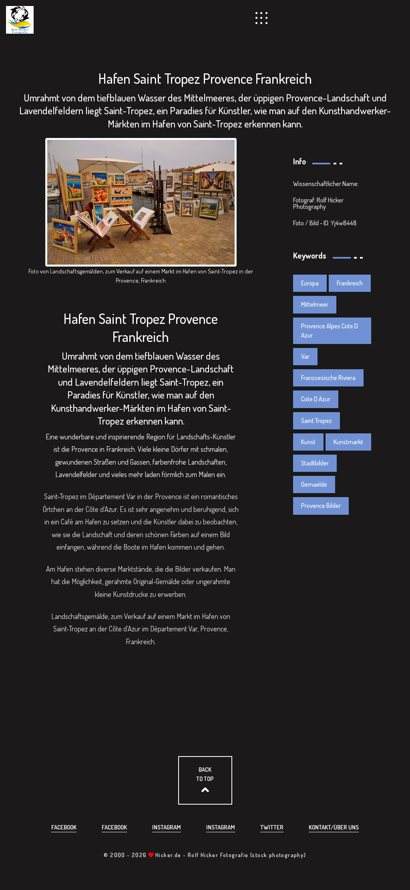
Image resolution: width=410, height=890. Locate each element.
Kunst (308, 442)
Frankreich (350, 283)
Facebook (63, 827)
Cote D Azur (315, 399)
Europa (310, 283)
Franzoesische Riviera (328, 378)
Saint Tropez (316, 421)
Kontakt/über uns (334, 827)
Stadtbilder (315, 463)
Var (305, 356)
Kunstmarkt (348, 442)
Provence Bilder (321, 506)
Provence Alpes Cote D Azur (329, 330)
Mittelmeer (314, 304)
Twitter (271, 827)
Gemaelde (314, 484)
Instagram (166, 827)
